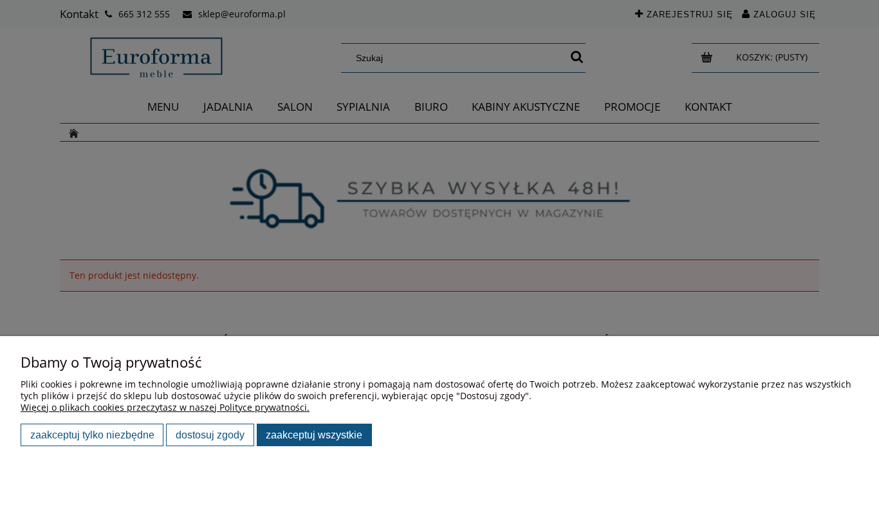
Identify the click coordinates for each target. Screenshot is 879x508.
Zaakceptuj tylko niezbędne (92, 434)
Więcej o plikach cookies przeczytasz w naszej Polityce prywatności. (165, 407)
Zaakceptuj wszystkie (314, 434)
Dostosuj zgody (210, 434)
